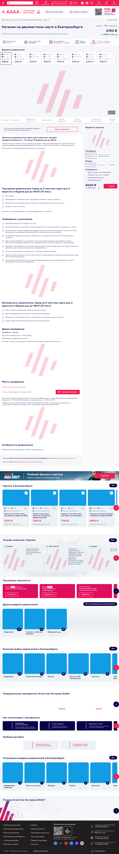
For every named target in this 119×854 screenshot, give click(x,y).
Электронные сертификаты (14, 836)
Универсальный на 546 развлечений (104, 155)
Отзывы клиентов (38, 829)
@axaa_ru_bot (100, 832)
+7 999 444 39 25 (60, 4)
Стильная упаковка (11, 840)
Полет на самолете (33, 785)
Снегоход (95, 676)
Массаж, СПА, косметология (75, 677)
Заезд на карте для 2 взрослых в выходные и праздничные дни (42, 515)
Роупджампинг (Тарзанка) (9, 786)
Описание (5, 120)
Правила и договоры (39, 840)
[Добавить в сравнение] (26, 493)
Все (113, 485)
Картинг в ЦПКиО (104, 43)
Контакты (35, 844)
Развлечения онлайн (34, 676)
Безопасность (47, 120)
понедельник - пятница (61, 42)
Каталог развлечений (12, 825)
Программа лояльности (40, 833)
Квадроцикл (8, 632)
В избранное (112, 26)
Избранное (99, 4)
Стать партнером (37, 836)
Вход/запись (100, 851)
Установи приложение (62, 837)
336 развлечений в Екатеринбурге (31, 462)
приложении (111, 14)
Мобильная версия (40, 851)
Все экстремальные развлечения (100, 604)
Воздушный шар (54, 632)
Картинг (51, 676)
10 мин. (9, 42)
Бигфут (72, 785)
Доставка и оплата (11, 844)
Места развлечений (11, 833)
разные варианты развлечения (65, 458)
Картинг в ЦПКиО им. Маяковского (14, 387)
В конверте (101, 165)
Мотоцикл (96, 785)
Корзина (114, 4)
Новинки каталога (80, 12)
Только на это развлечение (91, 155)
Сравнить (99, 26)
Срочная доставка (56, 12)
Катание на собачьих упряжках (34, 633)
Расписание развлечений (13, 829)
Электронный (91, 165)
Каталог (36, 4)
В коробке (111, 165)
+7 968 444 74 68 (101, 838)
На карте (94, 43)
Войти (106, 4)
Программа (14, 120)
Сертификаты (46, 4)
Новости (34, 825)
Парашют (51, 785)
